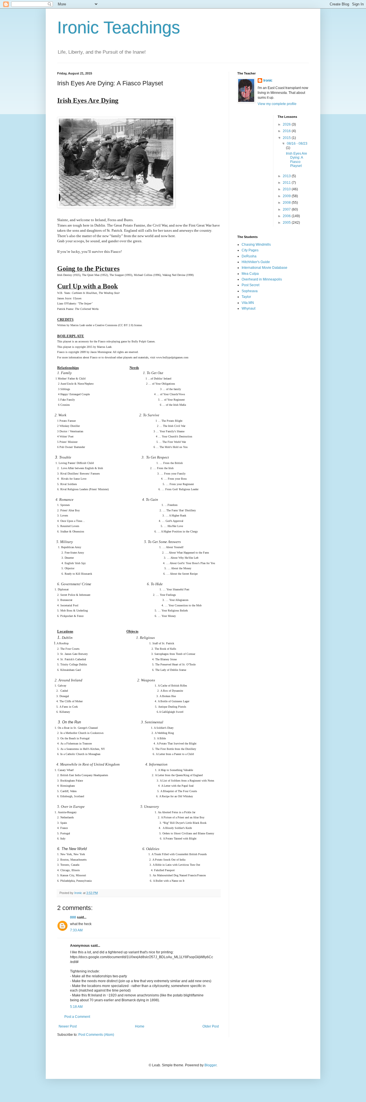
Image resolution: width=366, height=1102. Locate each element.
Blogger (210, 1065)
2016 (287, 131)
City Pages (250, 250)
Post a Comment (77, 1017)
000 (73, 917)
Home (139, 1026)
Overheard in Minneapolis (262, 279)
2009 (287, 196)
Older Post (210, 1026)
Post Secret (250, 285)
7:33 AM (76, 930)
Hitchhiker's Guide (256, 262)
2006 (287, 216)
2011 (287, 183)
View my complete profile (277, 104)
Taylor (246, 297)
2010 (287, 189)
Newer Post (68, 1026)
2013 (287, 176)
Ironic (267, 80)
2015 (287, 138)
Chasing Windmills (256, 245)
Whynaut (248, 308)
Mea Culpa (250, 274)
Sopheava (250, 291)
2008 (287, 203)
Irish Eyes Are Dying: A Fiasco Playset (296, 160)
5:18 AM (76, 1007)
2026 (287, 124)
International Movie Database (264, 268)
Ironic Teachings (118, 27)
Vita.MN (248, 303)
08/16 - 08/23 (297, 144)
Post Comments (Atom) (96, 1035)
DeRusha (249, 256)
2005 (287, 223)
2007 (287, 209)
